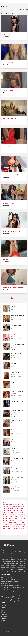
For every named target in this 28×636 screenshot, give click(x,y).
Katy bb (13, 430)
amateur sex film (16, 502)
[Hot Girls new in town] (6, 480)
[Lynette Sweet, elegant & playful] (6, 403)
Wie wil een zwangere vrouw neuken (13, 287)
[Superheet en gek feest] (6, 413)
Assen (14, 441)
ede (7, 508)
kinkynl (5, 516)
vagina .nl (8, 530)
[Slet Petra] (6, 337)
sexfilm (20, 524)
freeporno (13, 512)
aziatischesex (9, 504)
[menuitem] (8, 1)
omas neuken (19, 520)
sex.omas (10, 524)
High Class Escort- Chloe (10, 119)
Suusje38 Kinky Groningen (8, 591)
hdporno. (17, 514)
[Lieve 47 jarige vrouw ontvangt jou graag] (6, 489)
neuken (10, 520)
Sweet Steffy (7, 147)
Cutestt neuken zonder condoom (10, 581)
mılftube (22, 518)
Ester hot (13, 439)
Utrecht (3, 609)
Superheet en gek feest (18, 410)
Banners (14, 629)
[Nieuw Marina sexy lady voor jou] (6, 318)
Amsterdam (6, 36)
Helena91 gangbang (6, 597)
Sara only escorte (8, 62)
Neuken (18, 1)
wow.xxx (14, 530)
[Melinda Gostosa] (6, 327)
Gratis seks (13, 1)
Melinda (13, 306)
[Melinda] (6, 308)
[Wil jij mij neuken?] (6, 356)
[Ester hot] (6, 442)
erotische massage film (14, 508)
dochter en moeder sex (11, 506)
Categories (9, 627)
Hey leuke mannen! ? (9, 203)
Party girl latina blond (17, 344)
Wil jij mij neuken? (16, 353)
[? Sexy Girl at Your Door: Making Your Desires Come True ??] (6, 423)
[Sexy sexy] (6, 365)
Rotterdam (4, 610)
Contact (19, 627)
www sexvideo (20, 530)
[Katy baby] (6, 470)
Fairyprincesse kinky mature (8, 599)
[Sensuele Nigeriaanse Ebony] (6, 394)
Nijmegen (3, 612)
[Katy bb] (6, 432)
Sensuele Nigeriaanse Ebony (19, 391)
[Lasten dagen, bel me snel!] (6, 461)
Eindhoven (4, 614)
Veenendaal (15, 346)
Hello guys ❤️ (4, 589)
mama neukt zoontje (13, 516)
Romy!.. (13, 382)
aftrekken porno (7, 502)
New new (5, 259)
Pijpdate (3, 620)
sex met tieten (10, 526)
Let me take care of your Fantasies (13, 231)
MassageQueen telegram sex (8, 587)
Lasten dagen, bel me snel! (18, 458)
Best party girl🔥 (5, 585)
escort (8, 512)
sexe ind (16, 524)
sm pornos (17, 528)
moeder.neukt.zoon (14, 518)
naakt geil (5, 520)
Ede (5, 92)
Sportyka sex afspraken (7, 595)
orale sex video (6, 522)
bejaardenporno (17, 504)
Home (3, 627)
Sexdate (8, 1)
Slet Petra (14, 334)
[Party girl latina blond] (6, 346)
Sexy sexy (14, 363)
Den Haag (3, 607)
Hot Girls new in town (17, 477)
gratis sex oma (10, 514)
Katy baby (14, 468)
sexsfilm (5, 528)
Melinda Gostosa (16, 325)
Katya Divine (6, 34)
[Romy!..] (6, 384)
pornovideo (20, 522)
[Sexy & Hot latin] (6, 375)
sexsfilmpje (10, 528)
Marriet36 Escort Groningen (8, 601)
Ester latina (14, 449)
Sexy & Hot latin (15, 372)
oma (14, 520)
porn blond (14, 522)
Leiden (14, 412)
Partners (24, 627)
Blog (14, 627)
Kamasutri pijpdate (6, 593)
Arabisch (3, 579)
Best (5, 149)
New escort (4, 577)
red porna (5, 524)
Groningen (15, 479)
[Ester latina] (6, 451)
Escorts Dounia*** (8, 91)
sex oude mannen (19, 526)
